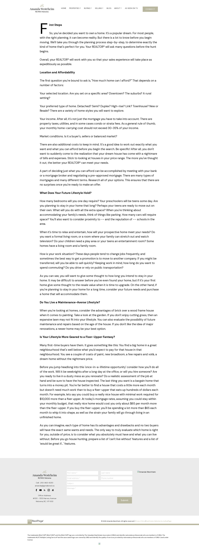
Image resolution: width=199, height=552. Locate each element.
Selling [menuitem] (98, 8)
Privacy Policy (140, 521)
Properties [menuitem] (74, 8)
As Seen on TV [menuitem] (131, 8)
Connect (150, 9)
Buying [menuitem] (87, 8)
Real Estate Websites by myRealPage (158, 521)
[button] (150, 9)
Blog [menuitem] (109, 8)
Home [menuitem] (63, 8)
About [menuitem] (117, 8)
